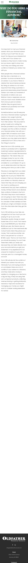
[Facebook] (13, 545)
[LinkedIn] (15, 545)
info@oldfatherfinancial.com (14, 548)
